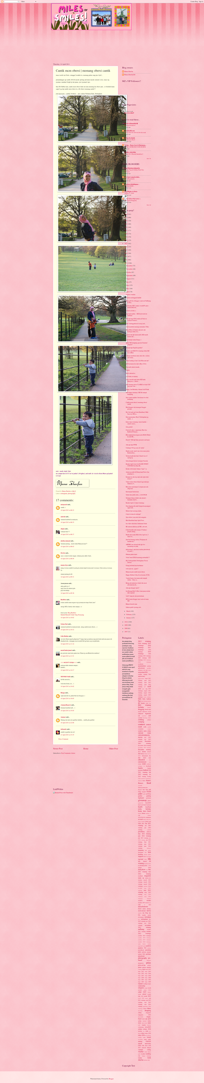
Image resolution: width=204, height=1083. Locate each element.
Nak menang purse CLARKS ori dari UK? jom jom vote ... (138, 385)
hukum (147, 813)
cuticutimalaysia (144, 735)
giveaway (142, 800)
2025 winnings (144, 662)
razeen (140, 983)
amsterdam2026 (143, 672)
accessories (142, 666)
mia (150, 902)
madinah (140, 876)
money (149, 909)
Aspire (128, 370)
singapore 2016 (144, 1015)
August (128, 279)
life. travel (142, 861)
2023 (126, 224)
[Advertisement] (102, 45)
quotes (149, 967)
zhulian (145, 1060)
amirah (63, 517)
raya (143, 969)
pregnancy (141, 963)
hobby (140, 809)
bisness (149, 707)
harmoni (149, 805)
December (129, 266)
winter (140, 1058)
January (128, 618)
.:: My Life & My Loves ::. (132, 199)
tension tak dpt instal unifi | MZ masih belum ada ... (137, 335)
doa (150, 756)
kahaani (149, 848)
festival (140, 780)
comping (141, 722)
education (141, 759)
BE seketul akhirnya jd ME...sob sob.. (136, 527)
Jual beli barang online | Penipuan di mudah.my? (136, 540)
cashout (140, 718)
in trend (140, 819)
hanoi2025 (148, 803)
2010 (126, 622)
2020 (126, 234)
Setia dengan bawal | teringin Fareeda (137, 461)
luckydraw (141, 869)
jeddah (149, 829)
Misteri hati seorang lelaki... (134, 511)
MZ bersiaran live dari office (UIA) (136, 364)
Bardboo (63, 600)
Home (85, 748)
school (144, 994)
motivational (142, 911)
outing (149, 944)
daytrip (140, 737)
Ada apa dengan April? (132, 588)
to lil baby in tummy (132, 376)
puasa (139, 967)
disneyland (145, 756)
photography (71, 493)
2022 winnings (142, 658)
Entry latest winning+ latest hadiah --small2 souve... (137, 423)
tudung (140, 1041)
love (149, 867)
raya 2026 (148, 982)
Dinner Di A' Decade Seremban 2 (133, 154)
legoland (140, 859)
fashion (145, 770)
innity (144, 819)
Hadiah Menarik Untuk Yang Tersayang (72, 615)
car (139, 716)
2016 (126, 247)
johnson (149, 831)
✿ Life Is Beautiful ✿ (131, 123)
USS (139, 1045)
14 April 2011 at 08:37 (67, 534)
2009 (126, 625)
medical (149, 898)
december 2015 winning (144, 747)
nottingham (63, 493)
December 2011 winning (144, 742)
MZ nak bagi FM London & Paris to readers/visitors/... (136, 319)
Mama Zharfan (128, 71)
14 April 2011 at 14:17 (67, 670)
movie (149, 910)
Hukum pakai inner (131, 554)
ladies (149, 854)
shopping (148, 1010)
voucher (141, 1051)
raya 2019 (141, 977)
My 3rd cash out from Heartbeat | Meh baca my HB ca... (137, 413)
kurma (145, 854)
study (149, 1023)
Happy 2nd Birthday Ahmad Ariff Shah (137, 389)
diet (139, 754)
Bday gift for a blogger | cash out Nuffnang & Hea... (138, 302)
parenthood (141, 950)
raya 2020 (148, 977)
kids (149, 852)
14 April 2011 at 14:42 (67, 686)
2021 (126, 230)
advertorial (141, 668)
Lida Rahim (64, 636)
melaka (149, 900)
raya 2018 (148, 975)
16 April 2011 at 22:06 (67, 723)
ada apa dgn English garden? (134, 348)
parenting (148, 950)
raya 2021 (141, 979)
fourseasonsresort (142, 787)
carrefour (144, 716)
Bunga (63, 693)
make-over (148, 878)
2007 (126, 632)
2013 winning (144, 641)
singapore (148, 1012)
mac (147, 869)
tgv (150, 1031)
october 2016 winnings (144, 942)
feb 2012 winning (144, 773)
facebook (148, 766)
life (149, 858)
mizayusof (64, 504)
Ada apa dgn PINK (131, 445)
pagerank (140, 946)
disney (142, 753)
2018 (126, 240)
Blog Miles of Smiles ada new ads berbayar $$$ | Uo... (136, 331)
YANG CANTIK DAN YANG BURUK (135, 147)
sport (149, 1019)
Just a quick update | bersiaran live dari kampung (137, 398)
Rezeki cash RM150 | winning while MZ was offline (137, 352)
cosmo (149, 729)
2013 (126, 256)
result (149, 988)
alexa (149, 670)
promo (149, 965)
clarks (149, 718)
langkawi (141, 856)
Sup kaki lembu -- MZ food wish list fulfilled (136, 315)
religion (141, 988)
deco (139, 751)
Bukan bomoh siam (131, 604)
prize (148, 962)
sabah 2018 (147, 990)
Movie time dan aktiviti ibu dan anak (135, 132)
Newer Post (58, 748)
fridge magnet (142, 791)
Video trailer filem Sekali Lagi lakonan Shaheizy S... (137, 483)
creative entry (142, 731)
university (148, 1043)
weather (143, 1054)
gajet (144, 794)
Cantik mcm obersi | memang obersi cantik (136, 403)
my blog (145, 913)
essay (139, 764)
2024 (126, 221)
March (128, 611)
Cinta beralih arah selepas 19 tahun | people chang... (136, 531)
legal (150, 856)
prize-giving (141, 965)
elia (150, 760)
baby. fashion (146, 699)
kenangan (140, 852)
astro (143, 689)
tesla (147, 1031)
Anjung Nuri (147, 674)
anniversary (141, 676)
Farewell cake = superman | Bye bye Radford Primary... (136, 431)
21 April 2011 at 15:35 (67, 735)
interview (148, 819)
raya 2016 (148, 973)
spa (146, 1019)
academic (140, 664)
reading (145, 984)
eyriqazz (140, 766)
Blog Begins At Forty (130, 191)
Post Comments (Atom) (68, 753)
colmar (149, 720)
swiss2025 (148, 1027)
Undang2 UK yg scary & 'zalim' (135, 448)
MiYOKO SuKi (65, 677)
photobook (141, 956)
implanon (148, 817)
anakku (140, 674)
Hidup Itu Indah (129, 138)
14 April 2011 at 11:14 (67, 644)
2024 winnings (147, 660)
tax (144, 1031)
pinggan (149, 960)
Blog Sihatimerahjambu (132, 168)
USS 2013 (145, 1045)
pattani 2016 (141, 954)
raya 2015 (141, 973)
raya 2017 (141, 975)
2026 (126, 214)
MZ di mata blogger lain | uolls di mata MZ (137, 600)
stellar (149, 1021)
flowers (140, 783)
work (149, 1058)
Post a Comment (63, 739)
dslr (139, 758)
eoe (150, 762)
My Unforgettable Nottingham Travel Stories (137, 561)
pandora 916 (142, 948)
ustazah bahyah (146, 1047)
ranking (140, 969)
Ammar (63, 717)
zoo (149, 1060)
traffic (144, 1037)
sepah (146, 998)
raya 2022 (148, 979)
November (129, 269)
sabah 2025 (142, 992)
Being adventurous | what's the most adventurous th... (136, 584)
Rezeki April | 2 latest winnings (135, 503)
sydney (140, 1029)
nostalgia (148, 917)
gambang (148, 794)
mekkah (140, 900)
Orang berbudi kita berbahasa (134, 565)
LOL (150, 865)
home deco (142, 811)
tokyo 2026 (141, 1035)
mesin (147, 902)
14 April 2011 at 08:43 (67, 546)
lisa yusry (148, 863)
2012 (126, 260)
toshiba (140, 1037)
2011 (126, 263)
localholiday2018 (142, 865)
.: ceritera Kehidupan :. (131, 184)
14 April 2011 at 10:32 (67, 630)
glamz (149, 800)
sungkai (144, 1025)
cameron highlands (144, 713)
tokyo (142, 1033)
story (139, 1023)
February (129, 614)
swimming (141, 1027)
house (143, 813)
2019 (126, 237)
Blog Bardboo (72, 613)
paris (139, 952)
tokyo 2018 (148, 1033)
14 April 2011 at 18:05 (67, 698)
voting (149, 1050)
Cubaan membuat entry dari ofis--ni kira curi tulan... (137, 357)
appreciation (141, 678)
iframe (149, 815)
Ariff (149, 686)
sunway (149, 1025)
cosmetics (140, 729)
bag (139, 701)
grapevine (140, 803)
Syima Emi (64, 624)
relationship (141, 986)
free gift (148, 790)
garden (140, 796)
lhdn (145, 859)
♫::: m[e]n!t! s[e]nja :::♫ (69, 662)
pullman (144, 967)
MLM (139, 909)
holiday (148, 809)
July (127, 282)
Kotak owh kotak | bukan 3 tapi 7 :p (136, 469)
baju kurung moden (146, 701)
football (140, 785)
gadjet (140, 793)
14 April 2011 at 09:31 (67, 577)
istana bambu (141, 821)
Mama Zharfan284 (129, 75)
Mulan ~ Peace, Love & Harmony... (135, 145)
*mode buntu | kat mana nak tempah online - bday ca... (136, 579)
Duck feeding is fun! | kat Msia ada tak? (137, 361)
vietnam (140, 1050)
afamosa (140, 670)
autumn (149, 697)
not (139, 919)
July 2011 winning (144, 834)
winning (149, 1056)
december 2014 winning (144, 745)
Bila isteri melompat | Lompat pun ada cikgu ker (137, 488)
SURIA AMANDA (130, 152)
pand (144, 946)
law (145, 856)
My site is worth (129, 111)
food (149, 782)
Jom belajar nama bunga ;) (133, 340)
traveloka (140, 1039)
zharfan (140, 1060)
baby (139, 699)
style (139, 1025)
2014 (126, 253)
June (127, 285)
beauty (143, 703)
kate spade (148, 850)
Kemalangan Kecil (129, 140)
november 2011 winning (144, 926)
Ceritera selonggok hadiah (133, 298)
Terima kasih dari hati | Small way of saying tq (136, 457)
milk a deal (144, 904)
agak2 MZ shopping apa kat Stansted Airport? (136, 344)
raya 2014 (148, 971)
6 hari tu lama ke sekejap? (133, 514)
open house (142, 944)
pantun (149, 948)
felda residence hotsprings (144, 778)
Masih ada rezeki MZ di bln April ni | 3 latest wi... (137, 535)
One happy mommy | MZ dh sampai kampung (136, 393)
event (144, 764)
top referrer (148, 1035)
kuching (140, 854)
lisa (145, 863)
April (128, 292)
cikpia (63, 529)
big (150, 703)
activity (149, 666)
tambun (140, 1031)
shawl (144, 1008)
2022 (126, 227)
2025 (126, 217)
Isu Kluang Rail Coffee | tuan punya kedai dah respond (138, 592)
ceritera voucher (130, 294)
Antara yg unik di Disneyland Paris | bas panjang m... (137, 473)
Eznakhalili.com (129, 131)
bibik (147, 703)
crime (149, 731)
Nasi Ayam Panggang (130, 200)
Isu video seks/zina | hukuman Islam (136, 523)
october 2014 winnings (144, 937)
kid (145, 852)
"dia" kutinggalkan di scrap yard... (136, 324)
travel (149, 1037)
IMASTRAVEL (142, 817)
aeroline (149, 668)
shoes (149, 1008)
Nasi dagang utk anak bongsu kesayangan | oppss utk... (138, 507)
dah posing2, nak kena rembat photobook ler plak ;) (138, 550)
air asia (145, 670)
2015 (126, 250)
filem (143, 780)
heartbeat (148, 807)
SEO (142, 996)
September (129, 275)
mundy (140, 913)
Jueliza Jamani (65, 541)
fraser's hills (141, 789)
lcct (147, 856)
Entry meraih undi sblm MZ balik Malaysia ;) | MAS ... (135, 380)
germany (148, 798)
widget (143, 1056)
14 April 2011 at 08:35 (67, 522)
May (127, 288)
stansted (144, 1021)
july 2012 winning (144, 836)
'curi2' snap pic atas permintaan (135, 596)
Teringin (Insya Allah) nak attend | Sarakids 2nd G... (136, 499)
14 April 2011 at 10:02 (67, 617)
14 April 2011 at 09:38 (67, 593)
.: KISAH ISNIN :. (129, 186)
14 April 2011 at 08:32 (67, 510)
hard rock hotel (142, 805)
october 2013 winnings (144, 935)
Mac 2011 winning (144, 870)
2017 (126, 243)
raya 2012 (148, 969)
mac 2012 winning (144, 873)
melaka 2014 (141, 902)
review (140, 990)
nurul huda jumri (66, 650)
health (140, 807)
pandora (148, 946)
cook (144, 727)
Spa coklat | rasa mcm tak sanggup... (136, 517)
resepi (145, 988)
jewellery (141, 831)
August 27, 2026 (129, 193)
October (128, 272)
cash (149, 716)
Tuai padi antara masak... (133, 367)
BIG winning (144, 705)
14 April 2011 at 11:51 (67, 656)
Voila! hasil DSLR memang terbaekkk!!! (138, 557)
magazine (147, 876)
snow (143, 1019)
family (140, 768)
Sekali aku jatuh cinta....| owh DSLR (136, 495)
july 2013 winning (143, 838)
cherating (145, 718)
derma (144, 751)
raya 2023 (141, 982)
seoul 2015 (147, 996)
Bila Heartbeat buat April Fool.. (135, 520)
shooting (140, 1010)
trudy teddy (147, 1039)
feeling (149, 776)
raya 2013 (141, 971)
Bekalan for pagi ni (129, 125)
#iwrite (63, 553)
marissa (145, 886)
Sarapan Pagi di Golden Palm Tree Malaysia (134, 171)
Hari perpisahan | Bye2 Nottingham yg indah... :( (137, 418)
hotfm (139, 813)
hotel (149, 811)
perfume (148, 954)
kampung (141, 850)
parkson (144, 952)
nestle (149, 915)
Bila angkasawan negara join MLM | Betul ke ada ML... (138, 436)
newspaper (141, 917)
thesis (139, 1033)
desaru (149, 751)
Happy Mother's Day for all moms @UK (137, 575)
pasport (149, 952)
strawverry (144, 1023)
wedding (148, 1054)
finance (148, 780)
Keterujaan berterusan (132, 492)
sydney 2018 (147, 1029)
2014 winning (142, 643)
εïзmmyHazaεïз (66, 705)
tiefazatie (64, 729)
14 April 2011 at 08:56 (67, 559)
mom (144, 909)
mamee (140, 880)
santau (149, 992)
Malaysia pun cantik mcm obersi (135, 572)
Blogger (111, 1079)
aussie (145, 697)
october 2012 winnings (144, 932)
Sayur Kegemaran (129, 179)
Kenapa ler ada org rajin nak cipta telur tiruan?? (137, 478)
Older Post (113, 748)
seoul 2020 (141, 998)
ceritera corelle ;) (131, 311)
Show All (149, 158)
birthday (141, 707)
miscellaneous (143, 906)
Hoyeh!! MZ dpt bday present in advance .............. (138, 441)
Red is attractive (130, 373)
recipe (149, 984)
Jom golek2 (129, 427)
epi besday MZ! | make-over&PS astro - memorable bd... (137, 307)
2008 (126, 628)
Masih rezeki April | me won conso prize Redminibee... (137, 452)
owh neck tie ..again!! (132, 569)
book (146, 709)
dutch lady (147, 758)
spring (139, 1021)
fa (144, 766)
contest (141, 724)
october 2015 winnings (144, 939)
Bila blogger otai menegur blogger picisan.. (136, 408)
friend (149, 791)
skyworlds (140, 1017)
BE (139, 703)
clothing (141, 719)
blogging (141, 709)
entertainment (142, 762)
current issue (144, 733)
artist (139, 689)
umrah (140, 1043)
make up (141, 878)
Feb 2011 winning (144, 771)
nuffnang (141, 929)
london (140, 867)
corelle (149, 727)
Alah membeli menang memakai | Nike (137, 327)
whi (139, 1056)
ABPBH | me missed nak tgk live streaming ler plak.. (135, 545)
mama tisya (64, 565)
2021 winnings (147, 656)
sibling (140, 1012)
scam (139, 994)
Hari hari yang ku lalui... (132, 177)
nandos (144, 915)
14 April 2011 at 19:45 (67, 711)
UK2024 (148, 1041)
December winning (144, 749)
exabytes (149, 764)
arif (145, 686)
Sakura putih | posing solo (133, 607)
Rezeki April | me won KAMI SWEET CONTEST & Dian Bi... (137, 465)
